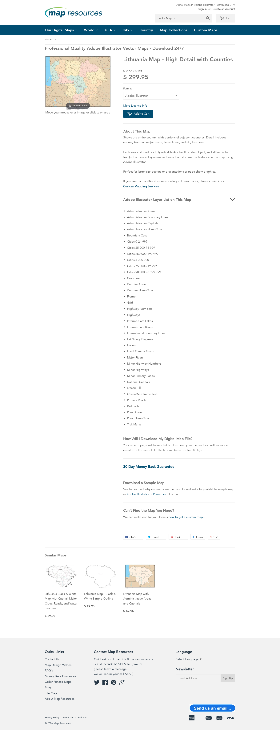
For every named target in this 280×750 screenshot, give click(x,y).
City (126, 30)
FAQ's (49, 670)
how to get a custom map (186, 517)
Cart (228, 18)
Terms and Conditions (75, 717)
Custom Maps (205, 30)
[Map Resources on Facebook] (105, 684)
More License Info (135, 106)
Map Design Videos (58, 665)
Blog (48, 687)
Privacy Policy (52, 717)
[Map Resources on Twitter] (97, 684)
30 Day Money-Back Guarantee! (149, 466)
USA (109, 30)
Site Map (51, 693)
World (90, 30)
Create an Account (224, 9)
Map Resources (62, 723)
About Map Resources (59, 699)
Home (48, 39)
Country (146, 30)
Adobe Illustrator (137, 494)
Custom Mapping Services (141, 186)
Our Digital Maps (60, 30)
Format (127, 88)
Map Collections (173, 30)
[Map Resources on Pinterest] (113, 684)
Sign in (202, 9)
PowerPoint (160, 494)
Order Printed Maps (58, 682)
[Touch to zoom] (78, 83)
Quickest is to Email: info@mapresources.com (124, 659)
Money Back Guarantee (60, 676)
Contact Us (52, 659)
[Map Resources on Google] (122, 684)
